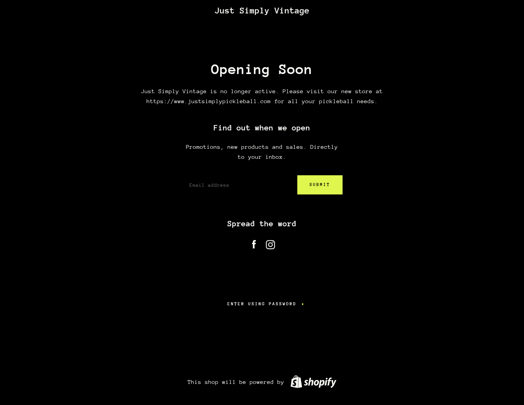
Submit (320, 184)
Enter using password (262, 303)
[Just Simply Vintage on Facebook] (254, 243)
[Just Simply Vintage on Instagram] (270, 243)
